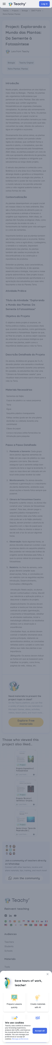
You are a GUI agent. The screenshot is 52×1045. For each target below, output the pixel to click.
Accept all (40, 1030)
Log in (44, 4)
